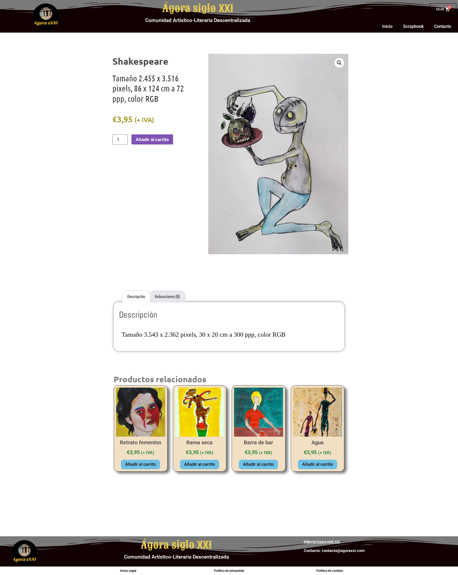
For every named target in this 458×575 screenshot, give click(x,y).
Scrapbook (413, 26)
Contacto (442, 26)
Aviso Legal (128, 571)
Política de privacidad (229, 571)
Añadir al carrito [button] (140, 464)
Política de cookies (329, 571)
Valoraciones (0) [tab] (167, 296)
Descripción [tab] (136, 296)
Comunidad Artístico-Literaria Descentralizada (197, 20)
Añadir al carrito (152, 139)
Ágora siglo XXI (198, 8)
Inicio (387, 26)
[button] (339, 63)
